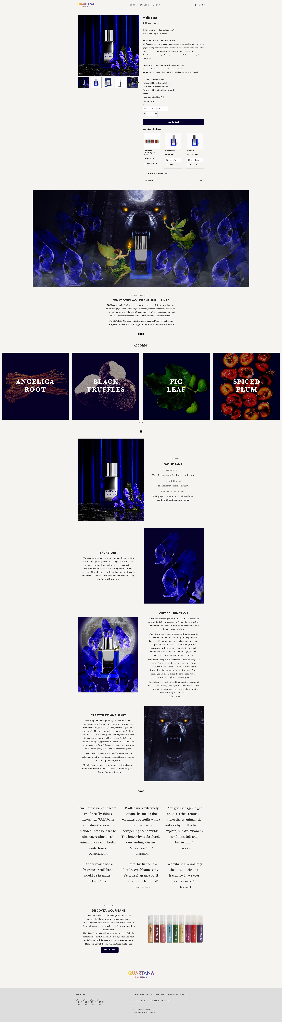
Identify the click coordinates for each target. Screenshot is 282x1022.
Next (136, 45)
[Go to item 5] (142, 422)
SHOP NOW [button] (110, 950)
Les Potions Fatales (160, 87)
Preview (81, 45)
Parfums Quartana (144, 1009)
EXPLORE (145, 5)
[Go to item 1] (139, 422)
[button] (152, 141)
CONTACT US (139, 1001)
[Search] (199, 5)
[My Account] (195, 5)
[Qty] (144, 113)
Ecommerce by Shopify (147, 1012)
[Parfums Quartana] (86, 5)
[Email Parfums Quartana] (100, 1002)
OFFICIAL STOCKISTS (158, 1001)
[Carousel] (108, 45)
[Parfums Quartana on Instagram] (93, 1002)
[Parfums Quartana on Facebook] (79, 1002)
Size (144, 105)
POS (134, 1012)
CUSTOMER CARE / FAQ (178, 995)
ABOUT (156, 5)
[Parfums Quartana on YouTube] (86, 1002)
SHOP (133, 5)
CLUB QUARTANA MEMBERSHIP (148, 995)
